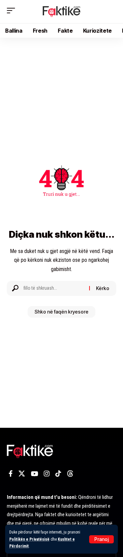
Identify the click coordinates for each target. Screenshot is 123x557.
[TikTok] (58, 473)
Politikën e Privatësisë (29, 539)
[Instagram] (46, 473)
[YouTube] (34, 473)
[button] (101, 539)
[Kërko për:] (53, 288)
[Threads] (70, 473)
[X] (22, 473)
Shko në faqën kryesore (61, 312)
